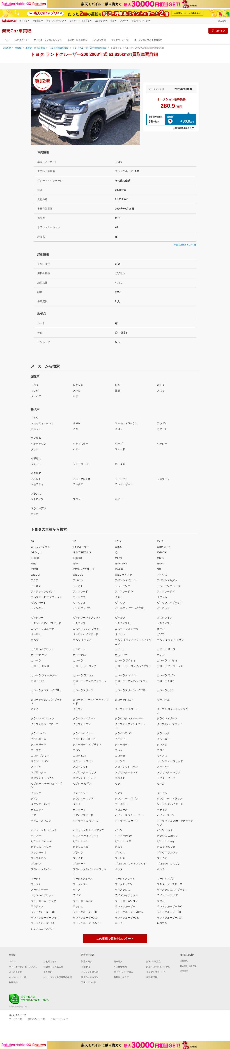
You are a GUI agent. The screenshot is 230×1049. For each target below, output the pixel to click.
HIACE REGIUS (82, 552)
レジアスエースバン (42, 928)
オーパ (161, 628)
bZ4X (118, 541)
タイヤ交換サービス (156, 972)
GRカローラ (164, 546)
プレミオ (162, 858)
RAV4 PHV (121, 563)
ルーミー (120, 923)
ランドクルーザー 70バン (129, 912)
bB (74, 541)
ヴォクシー (37, 617)
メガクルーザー (40, 889)
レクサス (78, 385)
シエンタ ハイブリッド (170, 761)
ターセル (162, 792)
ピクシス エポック (167, 835)
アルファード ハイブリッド (46, 597)
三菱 (117, 390)
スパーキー (163, 766)
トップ (6, 39)
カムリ (34, 639)
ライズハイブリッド (126, 895)
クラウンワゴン (124, 733)
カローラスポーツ (83, 690)
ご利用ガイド (21, 39)
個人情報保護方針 (188, 966)
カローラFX (37, 680)
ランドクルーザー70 (42, 923)
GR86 (118, 546)
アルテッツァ (122, 585)
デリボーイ (79, 809)
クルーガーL (122, 744)
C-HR (160, 541)
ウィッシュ (79, 602)
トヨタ (34, 385)
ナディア (162, 809)
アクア (34, 580)
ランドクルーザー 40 (43, 912)
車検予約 (85, 966)
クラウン (78, 709)
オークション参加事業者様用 (148, 39)
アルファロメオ (82, 478)
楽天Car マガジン (89, 977)
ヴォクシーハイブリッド (87, 617)
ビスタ (119, 846)
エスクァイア (164, 617)
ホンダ (161, 385)
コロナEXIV (79, 755)
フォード (120, 449)
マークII (35, 878)
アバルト (36, 478)
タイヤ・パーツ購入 (123, 972)
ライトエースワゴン (126, 900)
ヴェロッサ (163, 608)
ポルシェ (36, 428)
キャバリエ (163, 699)
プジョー (78, 499)
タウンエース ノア (83, 798)
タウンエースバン (41, 804)
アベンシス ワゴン (125, 580)
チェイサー (121, 804)
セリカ (161, 783)
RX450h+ (120, 569)
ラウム (161, 900)
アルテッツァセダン (42, 591)
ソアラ (119, 792)
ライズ (76, 895)
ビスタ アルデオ (166, 846)
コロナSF (120, 755)
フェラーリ (163, 478)
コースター (37, 750)
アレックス (79, 597)
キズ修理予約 (120, 966)
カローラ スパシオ (167, 660)
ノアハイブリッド (83, 815)
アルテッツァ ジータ (168, 585)
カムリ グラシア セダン (170, 639)
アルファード (80, 591)
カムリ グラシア (82, 639)
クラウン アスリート (126, 709)
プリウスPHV (38, 858)
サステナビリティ (59, 1019)
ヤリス (76, 889)
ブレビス (120, 858)
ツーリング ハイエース (170, 804)
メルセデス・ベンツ (42, 423)
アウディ (162, 423)
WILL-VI (35, 574)
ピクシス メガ (123, 841)
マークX (35, 884)
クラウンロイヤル (83, 733)
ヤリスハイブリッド (42, 895)
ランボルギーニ (124, 484)
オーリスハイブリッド (85, 634)
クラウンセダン (82, 723)
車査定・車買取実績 (77, 39)
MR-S (160, 558)
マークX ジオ (80, 884)
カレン (161, 654)
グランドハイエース (84, 738)
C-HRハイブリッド (41, 546)
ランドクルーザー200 (85, 917)
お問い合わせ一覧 (36, 1019)
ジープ (119, 443)
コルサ (119, 750)
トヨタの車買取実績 (58, 48)
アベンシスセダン (167, 580)
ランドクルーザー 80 (169, 912)
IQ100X (35, 558)
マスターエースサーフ (169, 884)
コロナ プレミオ (40, 755)
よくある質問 (99, 39)
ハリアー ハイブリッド (86, 835)
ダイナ (34, 798)
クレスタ (162, 744)
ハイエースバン (166, 815)
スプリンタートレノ (84, 777)
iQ (116, 552)
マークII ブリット (125, 878)
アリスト (78, 585)
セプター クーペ (166, 777)
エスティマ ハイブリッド (87, 628)
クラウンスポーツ (167, 718)
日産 (117, 385)
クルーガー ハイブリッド (87, 744)
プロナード (79, 863)
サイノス (162, 755)
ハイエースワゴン (41, 820)
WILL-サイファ (123, 574)
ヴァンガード (38, 602)
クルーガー (163, 738)
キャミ (34, 709)
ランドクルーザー (125, 906)
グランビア (121, 738)
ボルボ (34, 513)
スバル (76, 390)
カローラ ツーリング (84, 666)
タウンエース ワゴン (126, 798)
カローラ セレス (40, 666)
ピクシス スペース (41, 841)
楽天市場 (222, 20)
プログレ (36, 863)
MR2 (33, 563)
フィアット (121, 478)
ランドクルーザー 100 (169, 906)
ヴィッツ (120, 602)
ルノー (119, 499)
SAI (159, 569)
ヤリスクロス (122, 889)
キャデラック (38, 443)
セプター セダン (82, 783)
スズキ (161, 390)
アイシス (162, 574)
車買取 (18, 48)
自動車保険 (151, 977)
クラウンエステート (84, 718)
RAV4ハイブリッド (83, 569)
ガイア (161, 634)
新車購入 (118, 961)
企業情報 (184, 961)
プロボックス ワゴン (168, 863)
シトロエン (37, 499)
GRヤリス (36, 552)
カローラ (36, 660)
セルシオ (36, 792)
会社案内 (48, 972)
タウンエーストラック (169, 798)
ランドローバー (82, 464)
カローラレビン (124, 699)
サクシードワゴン (83, 761)
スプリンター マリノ (168, 772)
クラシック (163, 733)
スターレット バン (126, 766)
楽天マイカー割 (88, 982)
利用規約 (13, 982)
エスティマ (79, 623)
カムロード (79, 649)
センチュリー (80, 792)
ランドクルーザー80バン (87, 923)
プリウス (120, 852)
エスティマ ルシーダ (126, 628)
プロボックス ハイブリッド (130, 863)
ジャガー (36, 464)
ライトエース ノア (167, 895)
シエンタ (120, 761)
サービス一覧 (15, 1019)
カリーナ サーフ (166, 649)
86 (32, 541)
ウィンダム (37, 608)
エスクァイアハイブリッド (46, 623)
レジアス (162, 923)
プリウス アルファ (167, 852)
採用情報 (184, 971)
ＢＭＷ (76, 423)
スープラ (36, 766)
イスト (119, 597)
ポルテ (161, 869)
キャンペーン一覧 (119, 39)
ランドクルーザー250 (127, 917)
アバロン (78, 580)
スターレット (80, 766)
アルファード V (165, 591)
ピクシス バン (81, 841)
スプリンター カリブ (84, 772)
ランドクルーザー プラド (45, 917)
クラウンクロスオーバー (129, 718)
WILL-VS (78, 574)
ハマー (76, 449)
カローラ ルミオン (125, 675)
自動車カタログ (121, 977)
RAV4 (76, 563)
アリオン (36, 585)
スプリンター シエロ (126, 772)
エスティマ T (164, 623)
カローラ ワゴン (166, 675)
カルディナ (121, 654)
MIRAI (118, 558)
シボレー (162, 443)
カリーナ (120, 649)
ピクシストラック (41, 846)
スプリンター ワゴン (42, 777)
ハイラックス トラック (44, 830)
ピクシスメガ (80, 846)
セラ (117, 783)
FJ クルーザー (81, 546)
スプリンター (38, 772)
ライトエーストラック (43, 900)
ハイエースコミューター (129, 815)
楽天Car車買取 (153, 961)
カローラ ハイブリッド (170, 666)
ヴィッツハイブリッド (169, 602)
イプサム (162, 597)
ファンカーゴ (38, 852)
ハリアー (36, 835)
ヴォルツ (120, 617)
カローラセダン (166, 690)
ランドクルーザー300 (169, 917)
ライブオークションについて (48, 39)
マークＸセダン (124, 884)
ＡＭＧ (119, 428)
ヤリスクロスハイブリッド (172, 889)
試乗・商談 (86, 961)
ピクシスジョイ (166, 841)
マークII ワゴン (165, 878)
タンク (76, 804)
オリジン (120, 634)
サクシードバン (40, 761)
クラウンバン (38, 733)
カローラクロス (166, 680)
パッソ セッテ (165, 830)
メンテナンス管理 (89, 972)
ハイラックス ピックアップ (88, 830)
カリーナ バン (39, 654)
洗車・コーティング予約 (158, 966)
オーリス (36, 634)
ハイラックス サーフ (126, 820)
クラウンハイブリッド (169, 723)
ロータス (120, 464)
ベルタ (119, 869)
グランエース (38, 738)
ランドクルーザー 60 (85, 912)
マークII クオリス (83, 878)
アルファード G (124, 591)
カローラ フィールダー (44, 675)
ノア (33, 815)
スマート (162, 428)
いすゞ (76, 396)
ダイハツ (36, 396)
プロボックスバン (41, 869)
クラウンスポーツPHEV (44, 723)
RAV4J (161, 563)
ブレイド (78, 858)
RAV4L (35, 569)
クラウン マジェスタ (42, 718)
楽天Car (7, 48)
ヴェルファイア (82, 608)
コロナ (161, 750)
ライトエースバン (83, 900)
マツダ (34, 390)
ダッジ (34, 449)
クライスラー (80, 443)
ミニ (75, 428)
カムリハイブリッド (42, 649)
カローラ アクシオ (125, 660)
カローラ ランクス (83, 675)
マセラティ (37, 484)
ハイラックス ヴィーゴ (86, 820)
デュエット (37, 809)
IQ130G (77, 558)
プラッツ (78, 852)
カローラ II (79, 660)
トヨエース (121, 809)
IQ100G (161, 552)
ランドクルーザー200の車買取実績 (90, 48)
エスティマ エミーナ (42, 628)
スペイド (120, 777)
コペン (76, 750)
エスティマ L (122, 623)
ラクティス (37, 906)
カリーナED (79, 654)
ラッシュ (78, 906)
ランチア (78, 484)
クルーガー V (38, 744)
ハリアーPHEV (123, 835)
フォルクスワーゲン (126, 423)
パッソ (119, 830)
